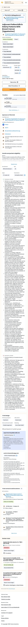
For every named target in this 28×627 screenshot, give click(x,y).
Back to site (7, 7)
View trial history (13, 110)
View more (14, 533)
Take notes (13, 82)
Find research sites (6, 604)
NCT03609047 (6, 77)
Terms (2, 620)
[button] (8, 44)
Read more (14, 164)
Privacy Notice (5, 618)
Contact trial (13, 89)
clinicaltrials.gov (12, 588)
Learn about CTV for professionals (10, 607)
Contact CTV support (6, 612)
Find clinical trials (5, 596)
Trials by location (5, 599)
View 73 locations (13, 86)
